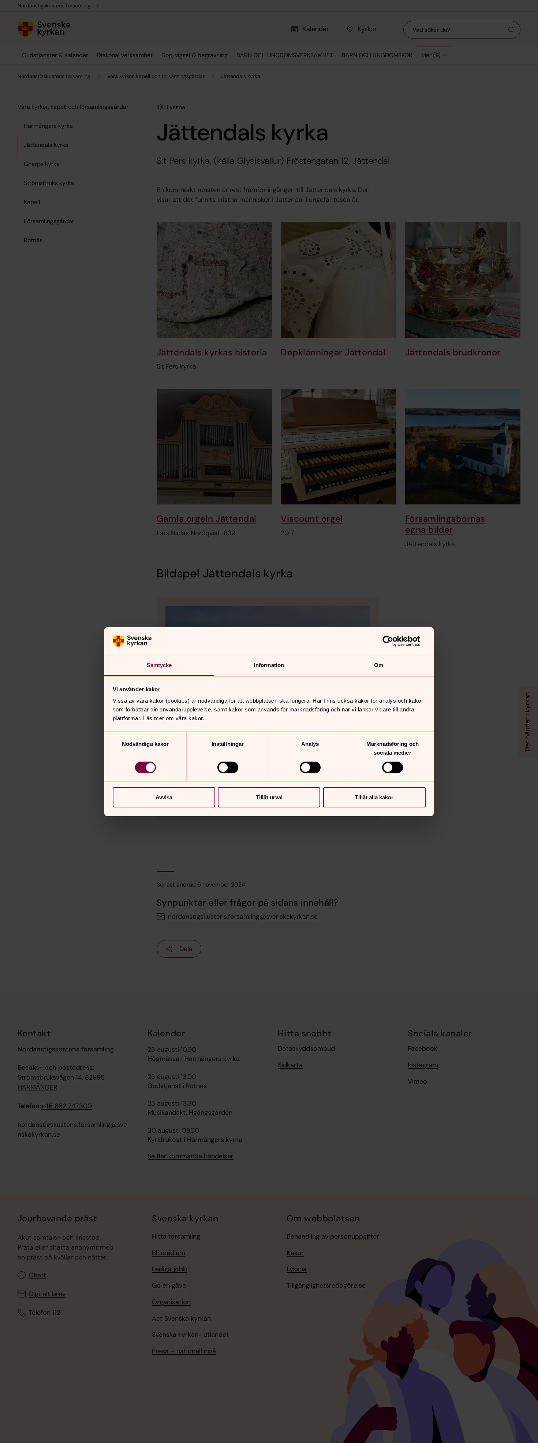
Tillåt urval (269, 797)
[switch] (227, 767)
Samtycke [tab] (159, 665)
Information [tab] (269, 665)
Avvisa (164, 797)
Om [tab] (378, 665)
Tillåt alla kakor (374, 797)
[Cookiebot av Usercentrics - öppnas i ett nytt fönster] (394, 641)
